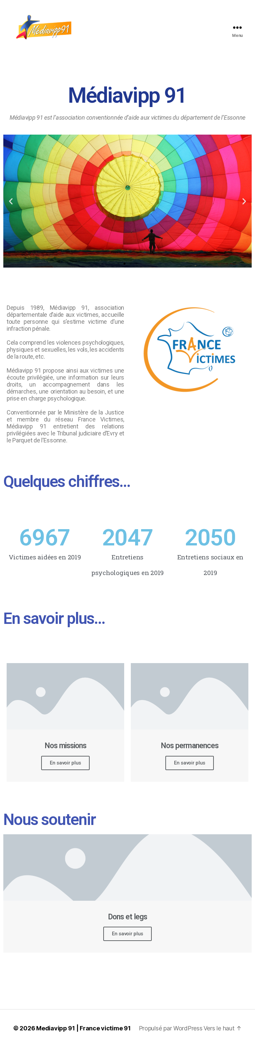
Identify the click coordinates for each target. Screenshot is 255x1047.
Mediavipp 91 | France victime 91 (83, 1028)
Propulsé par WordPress (171, 1028)
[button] (119, 264)
